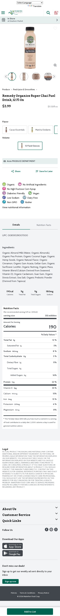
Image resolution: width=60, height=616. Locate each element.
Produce (6, 89)
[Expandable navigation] (3, 12)
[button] (48, 12)
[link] (44, 171)
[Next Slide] (54, 77)
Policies (14, 593)
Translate (37, 6)
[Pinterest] (51, 530)
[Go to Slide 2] (24, 77)
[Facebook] (46, 530)
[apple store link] (12, 548)
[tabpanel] (30, 329)
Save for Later (46, 171)
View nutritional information (16, 207)
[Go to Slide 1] (12, 77)
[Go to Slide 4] (48, 77)
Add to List (30, 611)
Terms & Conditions (27, 593)
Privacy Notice (43, 593)
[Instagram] (56, 530)
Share (17, 171)
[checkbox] (55, 28)
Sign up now (10, 581)
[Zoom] (55, 65)
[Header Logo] (15, 12)
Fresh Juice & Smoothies (24, 89)
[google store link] (12, 555)
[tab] (16, 225)
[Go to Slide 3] (36, 77)
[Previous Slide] (6, 77)
